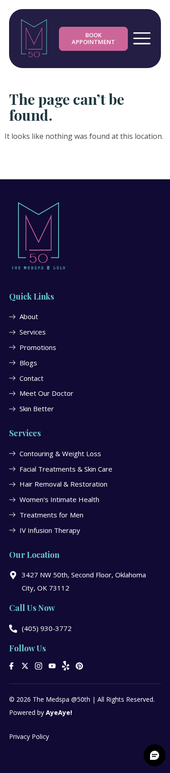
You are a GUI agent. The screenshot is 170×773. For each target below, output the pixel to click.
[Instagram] (38, 665)
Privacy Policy (29, 736)
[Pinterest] (79, 665)
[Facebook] (11, 665)
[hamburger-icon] (141, 39)
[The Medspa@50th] (34, 38)
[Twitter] (25, 665)
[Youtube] (52, 665)
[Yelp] (65, 665)
